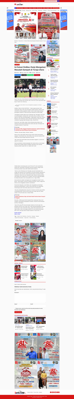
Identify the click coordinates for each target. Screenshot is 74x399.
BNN (51, 8)
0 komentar (33, 72)
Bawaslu (34, 8)
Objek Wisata (52, 97)
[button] (58, 1)
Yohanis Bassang (32, 217)
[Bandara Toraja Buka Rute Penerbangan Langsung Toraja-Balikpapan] (53, 63)
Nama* (15, 304)
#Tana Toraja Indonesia (52, 10)
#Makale (45, 10)
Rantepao (33, 216)
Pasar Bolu (29, 216)
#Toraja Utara (28, 10)
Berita (44, 8)
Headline (52, 83)
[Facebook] (50, 392)
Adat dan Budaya (20, 8)
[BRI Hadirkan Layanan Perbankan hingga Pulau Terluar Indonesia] (49, 106)
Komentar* (16, 292)
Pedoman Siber (30, 392)
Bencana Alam (39, 8)
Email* (31, 304)
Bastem (30, 8)
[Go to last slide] (44, 315)
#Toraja (23, 10)
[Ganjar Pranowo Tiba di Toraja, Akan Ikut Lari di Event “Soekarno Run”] (18, 276)
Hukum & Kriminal (53, 84)
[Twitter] (57, 392)
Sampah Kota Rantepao (19, 217)
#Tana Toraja (34, 10)
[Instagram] (52, 392)
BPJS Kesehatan (56, 8)
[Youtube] (55, 392)
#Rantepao (40, 10)
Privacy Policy (35, 392)
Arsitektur (26, 8)
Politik (55, 89)
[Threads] (54, 392)
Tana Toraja (52, 90)
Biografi (47, 8)
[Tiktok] (59, 392)
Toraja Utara (17, 64)
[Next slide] (45, 315)
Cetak (39, 72)
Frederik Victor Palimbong (21, 216)
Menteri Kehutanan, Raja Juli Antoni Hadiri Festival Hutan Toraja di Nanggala (30, 197)
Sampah (37, 216)
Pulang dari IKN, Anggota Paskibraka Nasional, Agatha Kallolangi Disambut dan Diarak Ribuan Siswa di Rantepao (30, 129)
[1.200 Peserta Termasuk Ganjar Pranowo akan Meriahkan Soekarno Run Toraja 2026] (33, 268)
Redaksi (40, 392)
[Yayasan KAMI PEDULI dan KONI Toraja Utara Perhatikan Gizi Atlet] (30, 320)
